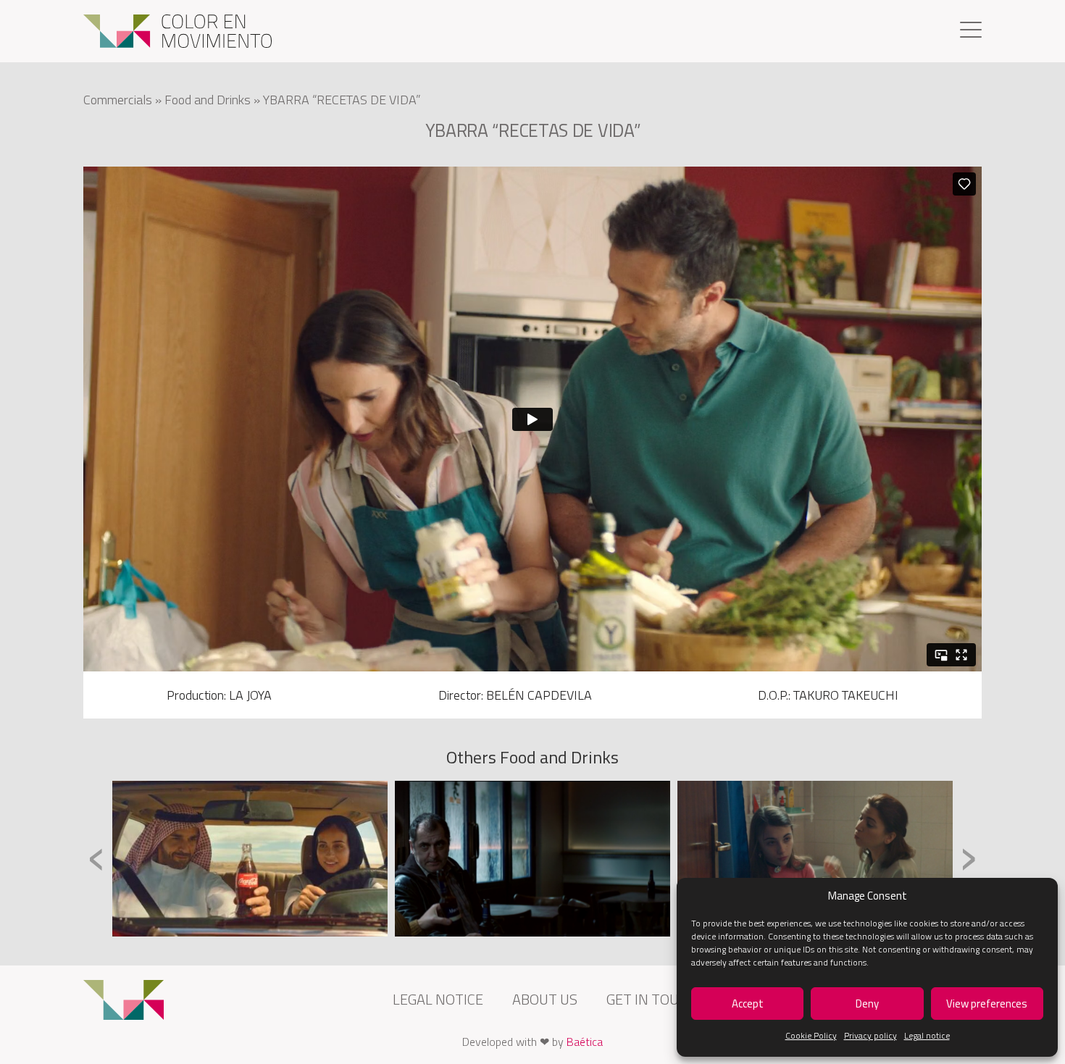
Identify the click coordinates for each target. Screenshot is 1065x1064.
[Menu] (971, 31)
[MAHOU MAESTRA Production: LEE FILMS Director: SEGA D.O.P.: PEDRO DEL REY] (532, 858)
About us (544, 999)
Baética (585, 1041)
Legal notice (927, 1035)
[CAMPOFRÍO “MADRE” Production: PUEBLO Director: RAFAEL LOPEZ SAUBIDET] (815, 858)
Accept (748, 1003)
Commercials (117, 99)
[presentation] (96, 857)
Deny (867, 1003)
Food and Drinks (207, 99)
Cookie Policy (811, 1035)
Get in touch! (653, 999)
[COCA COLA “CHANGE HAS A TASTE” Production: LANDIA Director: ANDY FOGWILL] (250, 858)
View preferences (986, 1003)
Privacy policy (870, 1035)
